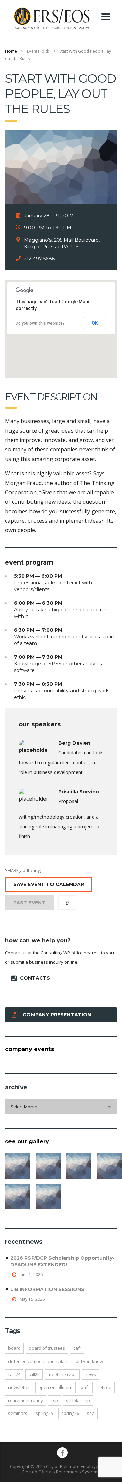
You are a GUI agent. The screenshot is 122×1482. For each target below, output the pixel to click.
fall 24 (14, 1374)
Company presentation (57, 1015)
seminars (17, 1413)
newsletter (19, 1387)
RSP (54, 1400)
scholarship (78, 1400)
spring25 (44, 1413)
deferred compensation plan (37, 1361)
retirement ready (25, 1400)
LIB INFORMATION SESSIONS (47, 1289)
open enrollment (55, 1387)
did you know (89, 1361)
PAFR (85, 1387)
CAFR (77, 1348)
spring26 (70, 1413)
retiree (104, 1387)
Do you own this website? (40, 323)
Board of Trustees (47, 1348)
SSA (91, 1413)
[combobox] (61, 1106)
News (90, 1374)
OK (95, 323)
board (14, 1348)
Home (11, 51)
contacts (35, 978)
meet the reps (62, 1374)
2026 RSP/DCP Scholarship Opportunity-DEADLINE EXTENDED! (62, 1261)
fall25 (34, 1374)
